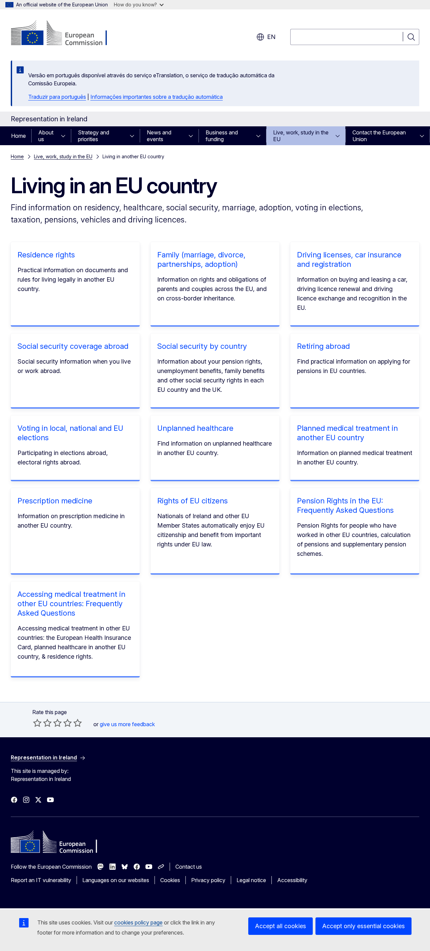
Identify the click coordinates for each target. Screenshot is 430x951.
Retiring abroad (323, 346)
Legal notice (251, 880)
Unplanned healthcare (195, 428)
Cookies (170, 880)
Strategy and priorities (93, 135)
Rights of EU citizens (192, 500)
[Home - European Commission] (65, 33)
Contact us (188, 866)
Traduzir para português (57, 96)
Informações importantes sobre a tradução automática (156, 96)
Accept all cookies (280, 925)
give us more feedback (127, 724)
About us (45, 135)
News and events (159, 135)
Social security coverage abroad (72, 346)
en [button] (271, 36)
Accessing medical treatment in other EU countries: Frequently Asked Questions (71, 603)
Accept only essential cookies (363, 925)
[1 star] (37, 722)
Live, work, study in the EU (301, 135)
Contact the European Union (379, 135)
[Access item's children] (65, 135)
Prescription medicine (54, 500)
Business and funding (222, 135)
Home (18, 135)
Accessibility (292, 880)
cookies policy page (138, 922)
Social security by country (202, 346)
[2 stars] (42, 722)
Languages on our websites (115, 880)
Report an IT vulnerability (41, 880)
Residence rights (46, 254)
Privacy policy (208, 880)
